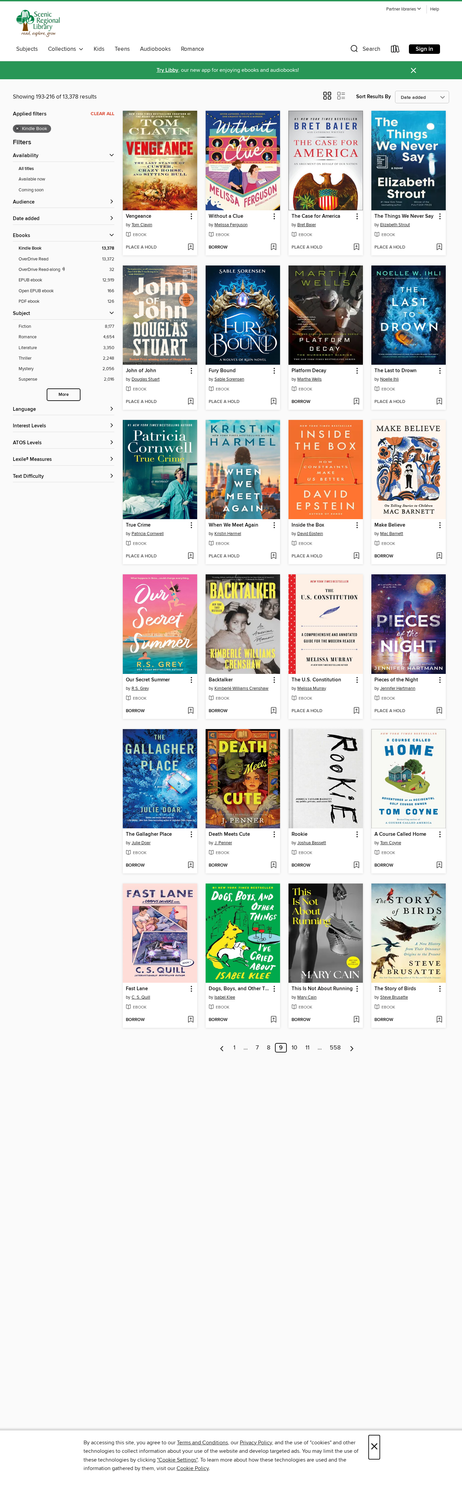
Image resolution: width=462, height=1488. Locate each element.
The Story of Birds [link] (395, 989)
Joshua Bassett (311, 843)
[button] (403, 9)
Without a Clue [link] (226, 216)
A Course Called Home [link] (400, 834)
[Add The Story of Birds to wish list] (439, 1020)
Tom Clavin (142, 225)
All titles (26, 169)
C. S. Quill (141, 997)
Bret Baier (306, 225)
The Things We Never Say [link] (404, 216)
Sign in (424, 49)
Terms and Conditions (202, 1442)
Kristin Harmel (227, 533)
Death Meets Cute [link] (229, 834)
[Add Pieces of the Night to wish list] (439, 711)
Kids (99, 49)
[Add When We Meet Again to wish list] (273, 556)
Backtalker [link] (221, 680)
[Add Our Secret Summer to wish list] (190, 711)
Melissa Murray (311, 688)
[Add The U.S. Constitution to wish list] (356, 711)
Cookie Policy (193, 1468)
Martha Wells (309, 379)
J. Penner (223, 843)
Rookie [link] (299, 834)
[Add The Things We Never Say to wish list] (439, 247)
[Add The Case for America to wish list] (356, 247)
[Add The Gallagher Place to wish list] (190, 865)
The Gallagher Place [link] (149, 834)
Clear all (102, 114)
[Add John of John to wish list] (190, 402)
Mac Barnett (391, 533)
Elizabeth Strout (395, 225)
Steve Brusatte (394, 997)
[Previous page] (222, 1048)
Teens (122, 49)
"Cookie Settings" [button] (177, 1460)
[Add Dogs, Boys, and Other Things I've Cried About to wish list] (273, 1020)
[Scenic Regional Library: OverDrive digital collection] (38, 23)
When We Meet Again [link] (233, 525)
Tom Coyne (390, 843)
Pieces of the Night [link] (396, 680)
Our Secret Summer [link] (148, 680)
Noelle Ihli (389, 379)
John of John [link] (141, 371)
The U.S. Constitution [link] (316, 680)
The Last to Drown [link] (395, 371)
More (64, 395)
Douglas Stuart (146, 379)
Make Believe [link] (389, 525)
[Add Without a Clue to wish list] (273, 247)
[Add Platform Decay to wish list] (356, 402)
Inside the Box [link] (308, 525)
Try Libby (167, 70)
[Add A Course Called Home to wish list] (439, 865)
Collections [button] (63, 49)
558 (335, 1047)
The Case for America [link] (316, 216)
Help (434, 9)
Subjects (27, 49)
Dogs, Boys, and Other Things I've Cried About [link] (240, 989)
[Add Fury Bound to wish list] (273, 402)
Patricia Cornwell (148, 533)
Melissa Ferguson (231, 225)
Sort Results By (373, 96)
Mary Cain (307, 997)
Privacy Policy (256, 1442)
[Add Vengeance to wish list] (190, 247)
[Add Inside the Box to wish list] (356, 556)
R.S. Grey (140, 688)
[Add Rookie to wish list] (356, 865)
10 (294, 1047)
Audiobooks (155, 49)
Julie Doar (141, 843)
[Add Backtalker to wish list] (273, 711)
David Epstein (310, 533)
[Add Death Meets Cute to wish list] (273, 865)
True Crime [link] (138, 525)
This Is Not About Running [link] (322, 989)
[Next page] (352, 1048)
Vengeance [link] (138, 216)
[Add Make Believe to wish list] (439, 556)
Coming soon (31, 190)
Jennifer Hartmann (397, 688)
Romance (192, 49)
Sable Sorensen (229, 379)
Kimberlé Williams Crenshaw (241, 688)
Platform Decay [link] (309, 371)
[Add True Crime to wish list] (190, 556)
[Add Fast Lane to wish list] (190, 1020)
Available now (32, 179)
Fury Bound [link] (222, 371)
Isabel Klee (224, 997)
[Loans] (395, 50)
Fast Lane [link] (137, 989)
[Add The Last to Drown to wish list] (439, 402)
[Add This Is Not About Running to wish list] (356, 1020)
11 (307, 1047)
